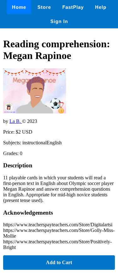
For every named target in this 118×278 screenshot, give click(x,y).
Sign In (59, 21)
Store (44, 7)
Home (19, 7)
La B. (15, 121)
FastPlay (73, 7)
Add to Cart (59, 262)
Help (100, 7)
